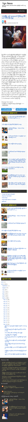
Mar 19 (5, 324)
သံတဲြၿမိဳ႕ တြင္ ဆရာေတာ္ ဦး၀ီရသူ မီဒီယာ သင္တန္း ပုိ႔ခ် (13, 17)
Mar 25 (5, 312)
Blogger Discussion (8, 391)
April (3, 296)
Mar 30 (5, 302)
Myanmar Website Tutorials (10, 386)
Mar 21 (5, 320)
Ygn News (7, 3)
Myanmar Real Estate (7, 196)
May (3, 294)
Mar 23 (5, 316)
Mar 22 (5, 318)
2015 (2, 282)
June (3, 292)
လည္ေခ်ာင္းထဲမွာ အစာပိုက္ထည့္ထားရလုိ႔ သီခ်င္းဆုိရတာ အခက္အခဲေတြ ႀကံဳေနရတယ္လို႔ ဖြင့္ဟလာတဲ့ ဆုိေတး (14, 380)
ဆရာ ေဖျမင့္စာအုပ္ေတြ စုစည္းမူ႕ (15, 144)
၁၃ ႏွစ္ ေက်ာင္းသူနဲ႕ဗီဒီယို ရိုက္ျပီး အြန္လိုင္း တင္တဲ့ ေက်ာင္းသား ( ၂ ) (16, 117)
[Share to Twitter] (3, 21)
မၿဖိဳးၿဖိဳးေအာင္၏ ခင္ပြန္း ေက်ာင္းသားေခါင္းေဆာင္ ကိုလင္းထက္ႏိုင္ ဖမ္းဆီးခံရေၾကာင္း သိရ (14, 373)
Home (13, 109)
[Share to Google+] (5, 21)
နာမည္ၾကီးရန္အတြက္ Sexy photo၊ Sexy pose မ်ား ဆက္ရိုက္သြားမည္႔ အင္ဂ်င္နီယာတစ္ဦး (17, 176)
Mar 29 (5, 304)
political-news (5, 105)
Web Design (4, 198)
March (3, 298)
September (5, 286)
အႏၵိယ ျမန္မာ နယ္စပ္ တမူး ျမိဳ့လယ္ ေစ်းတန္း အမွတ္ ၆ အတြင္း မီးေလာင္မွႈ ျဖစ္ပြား (16, 183)
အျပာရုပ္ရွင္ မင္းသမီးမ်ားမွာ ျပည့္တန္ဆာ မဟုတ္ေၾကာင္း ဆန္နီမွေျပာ (16, 249)
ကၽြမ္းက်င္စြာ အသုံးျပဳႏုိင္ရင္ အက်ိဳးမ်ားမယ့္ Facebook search (14, 388)
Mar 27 (5, 308)
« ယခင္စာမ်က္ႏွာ (6, 109)
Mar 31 (5, 300)
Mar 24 (5, 314)
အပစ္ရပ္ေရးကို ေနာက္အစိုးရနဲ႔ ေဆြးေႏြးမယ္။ (16, 223)
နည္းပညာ (4, 201)
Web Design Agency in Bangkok (9, 199)
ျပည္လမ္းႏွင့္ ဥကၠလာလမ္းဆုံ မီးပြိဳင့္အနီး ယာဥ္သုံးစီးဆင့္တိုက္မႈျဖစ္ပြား (16, 264)
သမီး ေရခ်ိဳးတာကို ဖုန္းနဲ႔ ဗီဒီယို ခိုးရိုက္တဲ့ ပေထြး (12, 124)
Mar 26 (5, 310)
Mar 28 (5, 306)
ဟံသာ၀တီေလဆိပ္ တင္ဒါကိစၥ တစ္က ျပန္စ (13, 333)
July (3, 290)
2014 (2, 284)
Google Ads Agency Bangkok (8, 194)
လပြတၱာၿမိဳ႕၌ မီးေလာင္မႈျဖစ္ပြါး (11, 335)
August (4, 288)
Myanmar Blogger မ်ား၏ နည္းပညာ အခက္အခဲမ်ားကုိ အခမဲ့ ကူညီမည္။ (14, 393)
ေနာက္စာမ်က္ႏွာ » (21, 109)
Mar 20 (5, 322)
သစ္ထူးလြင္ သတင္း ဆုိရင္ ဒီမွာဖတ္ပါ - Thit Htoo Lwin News (17, 414)
